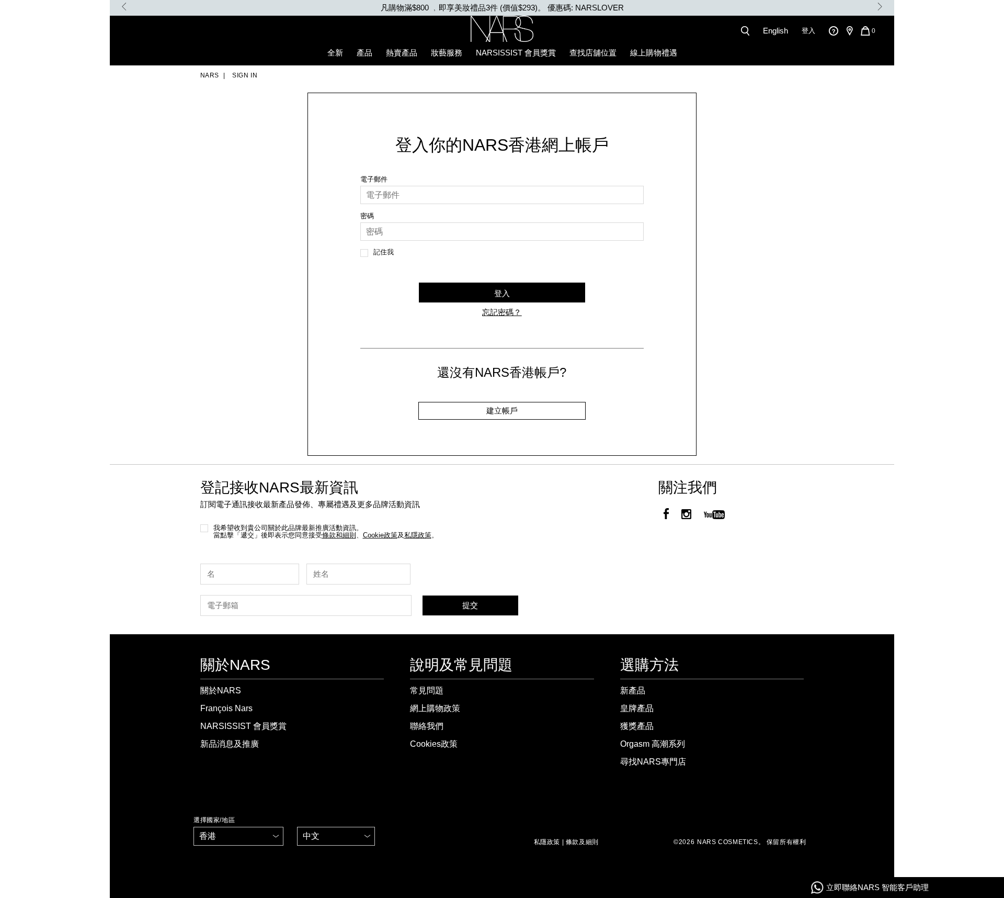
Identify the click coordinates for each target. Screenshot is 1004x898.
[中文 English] (336, 836)
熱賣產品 (401, 52)
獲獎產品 (637, 726)
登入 (808, 31)
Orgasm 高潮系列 (652, 743)
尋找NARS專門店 (653, 761)
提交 (470, 605)
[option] (502, 8)
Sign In (244, 75)
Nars (209, 75)
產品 (364, 52)
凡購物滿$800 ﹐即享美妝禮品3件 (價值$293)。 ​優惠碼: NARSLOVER (502, 7)
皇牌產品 (637, 708)
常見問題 (426, 690)
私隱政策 (547, 842)
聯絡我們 (426, 726)
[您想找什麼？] (747, 31)
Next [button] (880, 6)
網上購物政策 (435, 708)
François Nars (226, 708)
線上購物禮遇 (653, 52)
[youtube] (714, 515)
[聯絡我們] (833, 30)
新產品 (632, 690)
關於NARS (220, 690)
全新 (335, 52)
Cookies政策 (434, 743)
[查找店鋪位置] (849, 31)
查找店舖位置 (593, 52)
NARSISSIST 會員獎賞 (516, 52)
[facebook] (666, 515)
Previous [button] (124, 6)
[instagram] (686, 515)
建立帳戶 (502, 410)
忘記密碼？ (501, 312)
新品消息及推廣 (229, 743)
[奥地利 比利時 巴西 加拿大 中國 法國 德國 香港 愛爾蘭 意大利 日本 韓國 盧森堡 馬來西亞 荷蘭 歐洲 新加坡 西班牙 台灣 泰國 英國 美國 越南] (238, 836)
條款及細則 (582, 842)
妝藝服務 (446, 52)
